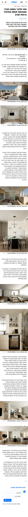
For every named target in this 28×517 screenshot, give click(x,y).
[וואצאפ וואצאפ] (5, 2)
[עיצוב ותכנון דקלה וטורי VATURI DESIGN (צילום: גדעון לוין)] (14, 40)
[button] (21, 2)
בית (26, 481)
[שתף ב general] (2, 2)
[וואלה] (14, 2)
